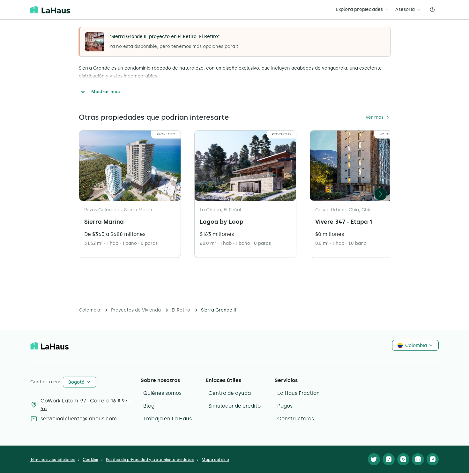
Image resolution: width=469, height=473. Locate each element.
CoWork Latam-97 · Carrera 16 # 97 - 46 (86, 404)
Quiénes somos (162, 393)
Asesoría (405, 9)
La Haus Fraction (298, 393)
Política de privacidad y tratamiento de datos (150, 459)
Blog (148, 406)
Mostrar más (105, 91)
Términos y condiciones (52, 459)
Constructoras (295, 419)
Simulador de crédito (234, 406)
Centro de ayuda (229, 393)
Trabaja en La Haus (167, 419)
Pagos (285, 406)
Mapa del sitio (215, 459)
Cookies (90, 459)
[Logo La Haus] (50, 9)
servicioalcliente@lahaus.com (79, 419)
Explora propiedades (359, 9)
